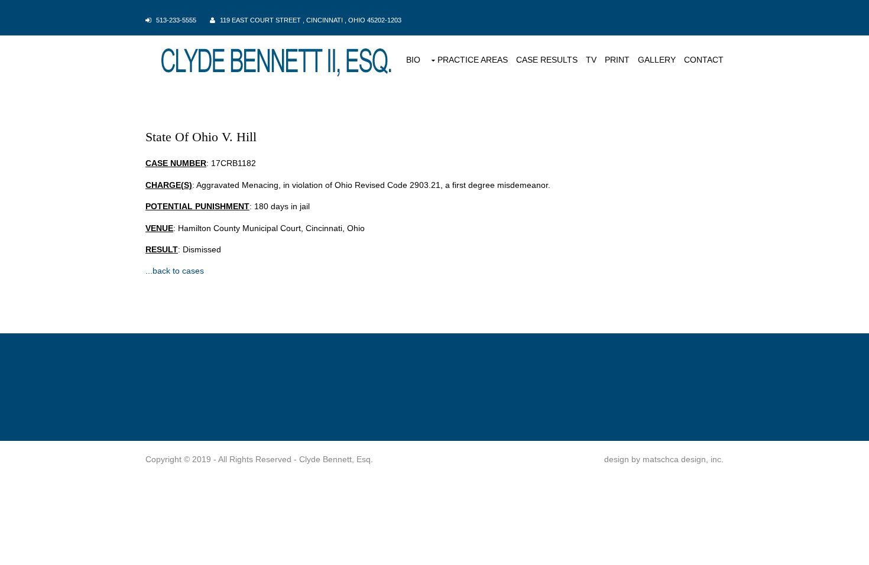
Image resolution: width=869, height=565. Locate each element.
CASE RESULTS (547, 59)
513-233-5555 (176, 20)
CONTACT (704, 59)
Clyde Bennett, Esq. (336, 459)
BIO (413, 59)
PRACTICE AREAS (472, 59)
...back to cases (174, 270)
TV (591, 59)
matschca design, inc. (683, 459)
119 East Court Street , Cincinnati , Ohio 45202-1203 (310, 20)
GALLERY (657, 59)
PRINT (617, 59)
